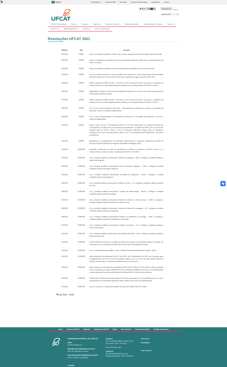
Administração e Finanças (153, 24)
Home (60, 329)
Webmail (86, 329)
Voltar (72, 294)
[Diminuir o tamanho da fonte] (144, 9)
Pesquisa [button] (84, 24)
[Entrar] (2, 2)
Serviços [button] (170, 24)
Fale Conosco (126, 329)
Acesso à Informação (102, 29)
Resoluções (145, 343)
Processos (145, 339)
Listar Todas (62, 294)
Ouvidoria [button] (85, 29)
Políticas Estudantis (131, 24)
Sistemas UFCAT (73, 329)
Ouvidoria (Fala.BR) (142, 329)
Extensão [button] (96, 24)
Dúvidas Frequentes (161, 329)
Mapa (115, 329)
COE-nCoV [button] (54, 29)
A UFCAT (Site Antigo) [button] (58, 24)
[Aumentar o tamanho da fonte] (140, 9)
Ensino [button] (73, 24)
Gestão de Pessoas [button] (112, 24)
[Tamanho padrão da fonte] (142, 9)
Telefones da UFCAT (101, 329)
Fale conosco (146, 350)
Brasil (58, 2)
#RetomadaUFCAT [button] (70, 29)
